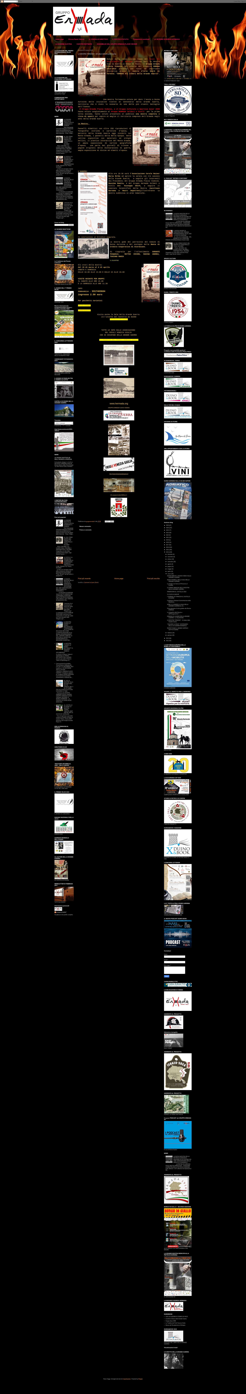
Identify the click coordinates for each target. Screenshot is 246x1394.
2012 (167, 640)
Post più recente (84, 578)
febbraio (169, 632)
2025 (167, 527)
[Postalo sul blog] (107, 521)
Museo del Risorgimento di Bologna (175, 1325)
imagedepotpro (127, 1379)
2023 (167, 532)
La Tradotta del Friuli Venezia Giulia (175, 1323)
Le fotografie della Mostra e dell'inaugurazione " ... (174, 613)
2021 (167, 537)
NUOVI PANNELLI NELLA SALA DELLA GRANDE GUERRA (178, 580)
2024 (167, 530)
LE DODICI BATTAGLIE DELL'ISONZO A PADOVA (63, 458)
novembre (170, 556)
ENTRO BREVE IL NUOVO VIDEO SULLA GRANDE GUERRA (179, 576)
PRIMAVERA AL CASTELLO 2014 (176, 591)
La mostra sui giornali (173, 594)
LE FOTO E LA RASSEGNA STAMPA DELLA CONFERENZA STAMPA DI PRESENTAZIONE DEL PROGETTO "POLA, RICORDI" (65, 162)
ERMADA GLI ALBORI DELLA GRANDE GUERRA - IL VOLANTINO (178, 617)
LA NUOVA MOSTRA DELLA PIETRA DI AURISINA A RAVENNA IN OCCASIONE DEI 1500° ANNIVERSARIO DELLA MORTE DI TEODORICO (64, 184)
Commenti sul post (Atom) (91, 582)
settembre (170, 561)
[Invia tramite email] (106, 521)
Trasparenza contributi (141, 39)
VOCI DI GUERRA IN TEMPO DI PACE (177, 1316)
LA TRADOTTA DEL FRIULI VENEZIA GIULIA (118, 340)
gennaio (169, 635)
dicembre (170, 554)
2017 (167, 544)
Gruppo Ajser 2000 (171, 1321)
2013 (167, 638)
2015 (167, 549)
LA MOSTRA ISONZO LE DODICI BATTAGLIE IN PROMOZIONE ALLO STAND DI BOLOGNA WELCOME (64, 626)
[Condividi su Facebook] (111, 521)
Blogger (140, 1379)
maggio (169, 569)
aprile (169, 571)
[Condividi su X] (109, 521)
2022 (167, 535)
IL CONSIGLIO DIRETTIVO (98, 39)
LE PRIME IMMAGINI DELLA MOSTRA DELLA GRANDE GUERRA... (178, 588)
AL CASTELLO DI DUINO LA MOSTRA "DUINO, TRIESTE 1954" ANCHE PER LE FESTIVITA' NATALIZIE (64, 709)
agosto (169, 564)
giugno (169, 566)
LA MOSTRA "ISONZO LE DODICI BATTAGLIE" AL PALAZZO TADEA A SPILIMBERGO (64, 648)
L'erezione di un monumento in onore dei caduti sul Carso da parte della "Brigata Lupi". (68, 206)
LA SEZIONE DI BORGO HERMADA (167, 39)
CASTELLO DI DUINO (119, 319)
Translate (67, 425)
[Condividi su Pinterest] (113, 521)
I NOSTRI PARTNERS (84, 44)
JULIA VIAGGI (84, 305)
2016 (167, 547)
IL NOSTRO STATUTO (120, 39)
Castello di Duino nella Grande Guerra (176, 1318)
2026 (167, 525)
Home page (59, 39)
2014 (167, 552)
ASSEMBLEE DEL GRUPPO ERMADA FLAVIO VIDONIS (117, 44)
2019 (167, 540)
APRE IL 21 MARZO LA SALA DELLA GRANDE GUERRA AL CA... (177, 605)
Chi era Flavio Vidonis (76, 39)
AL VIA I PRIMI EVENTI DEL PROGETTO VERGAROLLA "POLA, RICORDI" (68, 140)
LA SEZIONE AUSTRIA (63, 44)
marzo (169, 573)
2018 (167, 542)
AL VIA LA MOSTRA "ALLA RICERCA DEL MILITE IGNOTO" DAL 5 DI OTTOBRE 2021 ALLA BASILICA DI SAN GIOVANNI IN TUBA (64, 686)
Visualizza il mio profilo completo (63, 914)
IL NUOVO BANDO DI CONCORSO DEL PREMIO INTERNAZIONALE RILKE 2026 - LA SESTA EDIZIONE (182, 233)
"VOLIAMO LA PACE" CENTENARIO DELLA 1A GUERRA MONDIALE (177, 624)
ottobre (169, 559)
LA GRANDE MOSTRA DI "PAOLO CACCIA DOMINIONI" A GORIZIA (69, 122)
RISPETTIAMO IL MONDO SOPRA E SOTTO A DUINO (177, 628)
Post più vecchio (153, 578)
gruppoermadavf (61, 912)
